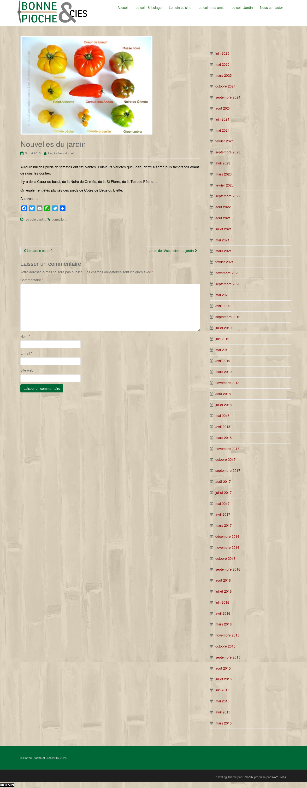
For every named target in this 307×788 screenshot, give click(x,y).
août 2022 (223, 206)
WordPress (279, 777)
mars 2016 (223, 624)
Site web (26, 370)
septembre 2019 (227, 316)
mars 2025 (223, 75)
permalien (58, 219)
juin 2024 (222, 119)
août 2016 (223, 580)
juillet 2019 (223, 327)
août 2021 (223, 218)
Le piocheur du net (61, 153)
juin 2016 (222, 602)
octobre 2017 (225, 459)
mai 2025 (222, 64)
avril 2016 (222, 613)
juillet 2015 (223, 679)
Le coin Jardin (35, 219)
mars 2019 (223, 371)
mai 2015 (222, 701)
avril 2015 (222, 712)
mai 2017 (222, 503)
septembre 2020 (227, 283)
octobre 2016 (225, 558)
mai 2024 (222, 130)
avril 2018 (222, 426)
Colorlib (247, 777)
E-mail (26, 353)
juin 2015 (222, 690)
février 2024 (224, 141)
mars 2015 (223, 723)
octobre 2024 (225, 86)
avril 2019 (222, 360)
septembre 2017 (227, 470)
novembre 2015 (227, 635)
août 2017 (223, 481)
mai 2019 (222, 349)
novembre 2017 (227, 448)
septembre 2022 (227, 195)
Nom (25, 336)
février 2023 (224, 185)
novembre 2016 (227, 547)
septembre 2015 (227, 657)
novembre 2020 (227, 272)
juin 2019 (222, 338)
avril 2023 (222, 163)
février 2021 (224, 261)
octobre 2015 (225, 646)
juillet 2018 (223, 404)
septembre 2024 (227, 97)
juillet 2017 (223, 492)
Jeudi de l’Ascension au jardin (172, 250)
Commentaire (31, 279)
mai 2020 (222, 294)
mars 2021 (223, 250)
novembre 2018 (227, 382)
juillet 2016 (223, 591)
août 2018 (223, 393)
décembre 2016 (227, 536)
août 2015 (223, 668)
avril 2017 (222, 514)
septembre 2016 (227, 569)
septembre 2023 (227, 152)
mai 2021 (222, 240)
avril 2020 (222, 305)
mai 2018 (222, 415)
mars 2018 (223, 437)
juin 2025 (222, 53)
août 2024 (223, 108)
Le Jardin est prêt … (42, 250)
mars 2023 (223, 174)
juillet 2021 (223, 229)
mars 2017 (223, 525)
